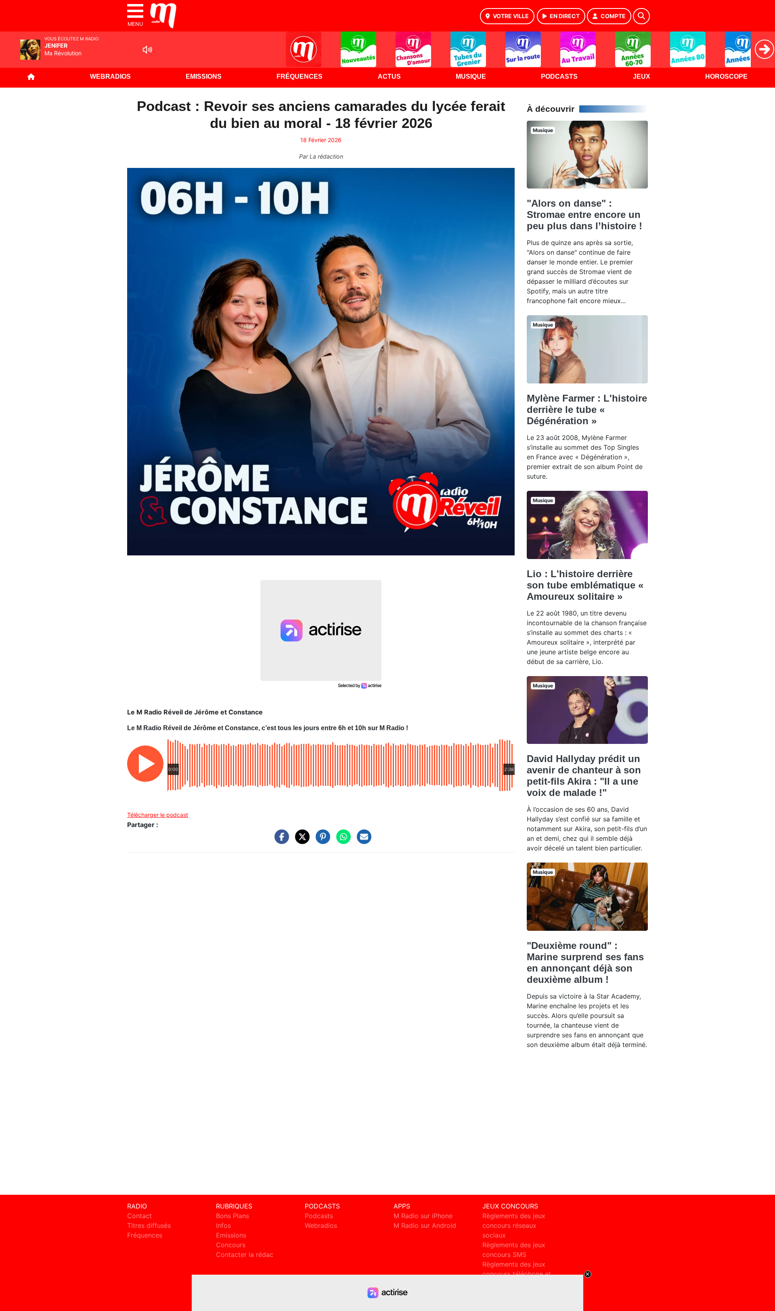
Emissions (204, 76)
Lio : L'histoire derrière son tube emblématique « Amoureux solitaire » (585, 585)
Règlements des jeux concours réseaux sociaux (513, 1225)
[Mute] (147, 50)
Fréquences (299, 76)
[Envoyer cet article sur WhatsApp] (341, 841)
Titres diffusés (149, 1225)
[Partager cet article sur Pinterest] (321, 841)
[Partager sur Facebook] (279, 841)
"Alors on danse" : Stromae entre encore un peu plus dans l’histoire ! (584, 214)
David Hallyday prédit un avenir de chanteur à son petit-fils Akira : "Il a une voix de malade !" (584, 775)
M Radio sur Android (425, 1225)
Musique (471, 76)
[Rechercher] (641, 16)
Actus (389, 76)
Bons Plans (232, 1216)
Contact (139, 1216)
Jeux (641, 76)
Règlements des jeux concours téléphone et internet (516, 1274)
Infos (223, 1225)
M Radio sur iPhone (423, 1216)
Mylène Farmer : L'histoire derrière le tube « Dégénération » (587, 409)
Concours (230, 1245)
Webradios (110, 76)
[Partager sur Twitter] (300, 841)
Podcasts (559, 76)
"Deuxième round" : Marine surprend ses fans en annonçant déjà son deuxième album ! (585, 962)
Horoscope (726, 76)
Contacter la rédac (244, 1254)
